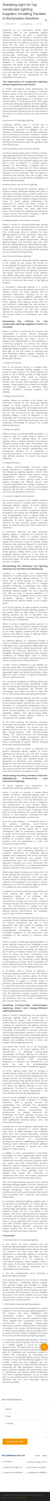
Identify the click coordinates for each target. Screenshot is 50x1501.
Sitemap (22, 1497)
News (45, 1456)
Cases (37, 1456)
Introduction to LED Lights (9, 1461)
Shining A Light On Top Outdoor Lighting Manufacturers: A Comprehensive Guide (38, 1462)
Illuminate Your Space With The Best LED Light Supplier (38, 1467)
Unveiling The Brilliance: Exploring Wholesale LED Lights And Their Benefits (38, 1472)
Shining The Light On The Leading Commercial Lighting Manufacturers (14, 1467)
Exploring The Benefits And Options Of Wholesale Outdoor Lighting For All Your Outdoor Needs (14, 1472)
